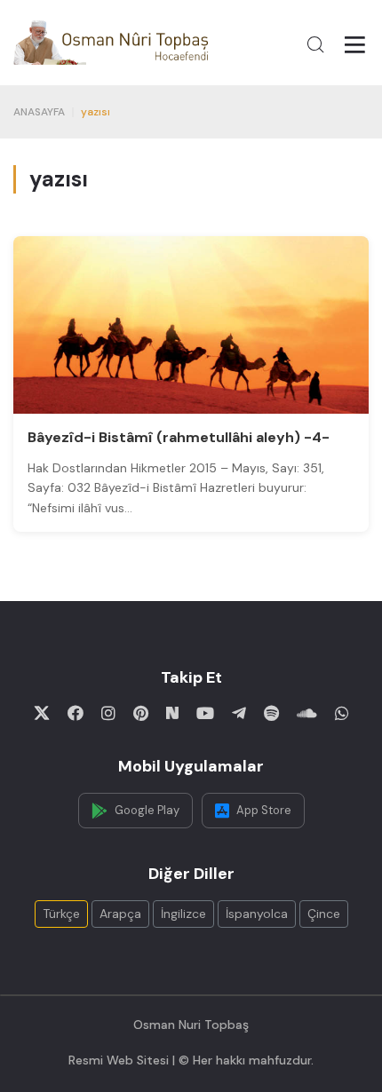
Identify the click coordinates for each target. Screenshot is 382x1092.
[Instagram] (108, 713)
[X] (42, 713)
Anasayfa (39, 112)
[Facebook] (76, 713)
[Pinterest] (140, 713)
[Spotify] (271, 713)
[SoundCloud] (307, 713)
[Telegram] (239, 713)
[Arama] (315, 44)
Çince (323, 914)
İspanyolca (257, 914)
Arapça (120, 914)
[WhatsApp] (342, 713)
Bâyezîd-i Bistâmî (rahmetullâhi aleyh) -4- (179, 437)
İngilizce (183, 914)
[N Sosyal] (172, 713)
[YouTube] (205, 713)
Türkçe (61, 914)
